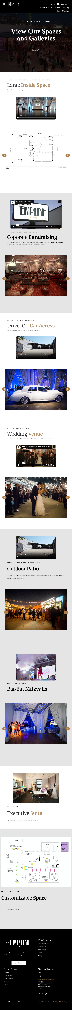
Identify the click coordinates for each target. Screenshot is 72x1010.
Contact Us (36, 50)
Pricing (66, 7)
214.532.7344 (41, 975)
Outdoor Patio (42, 946)
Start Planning (18, 963)
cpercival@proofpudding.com (46, 979)
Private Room (42, 949)
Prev (4, 155)
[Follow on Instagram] (46, 994)
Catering (6, 972)
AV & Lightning (8, 975)
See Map (40, 988)
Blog (58, 11)
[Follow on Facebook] (39, 994)
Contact (65, 11)
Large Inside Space (43, 943)
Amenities (45, 7)
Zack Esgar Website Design (60, 1002)
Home (52, 4)
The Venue (62, 4)
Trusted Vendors (8, 978)
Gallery (57, 7)
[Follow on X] (42, 994)
